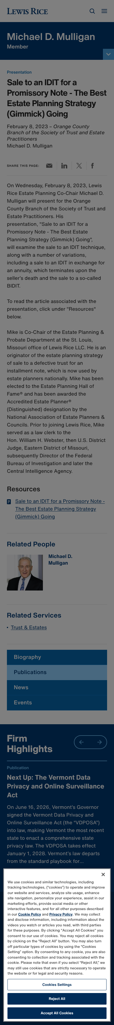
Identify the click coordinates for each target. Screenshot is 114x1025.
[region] (56, 945)
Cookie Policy (29, 914)
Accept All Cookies (57, 1013)
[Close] (103, 874)
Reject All (57, 998)
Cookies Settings (57, 984)
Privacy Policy (60, 914)
